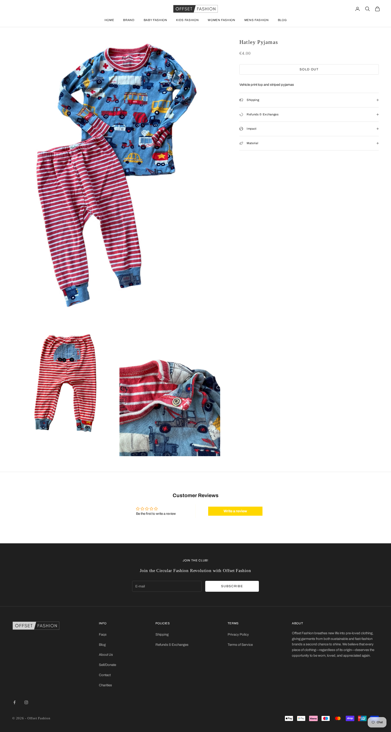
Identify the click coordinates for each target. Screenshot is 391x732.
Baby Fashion (155, 20)
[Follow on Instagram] (26, 702)
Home (109, 20)
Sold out (309, 69)
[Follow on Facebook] (14, 702)
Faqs (103, 634)
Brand (128, 20)
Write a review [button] (235, 511)
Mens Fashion (256, 20)
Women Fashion (221, 20)
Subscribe (232, 586)
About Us (106, 654)
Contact (105, 675)
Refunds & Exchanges (171, 644)
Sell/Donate (107, 665)
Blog (282, 20)
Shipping (162, 634)
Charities (105, 685)
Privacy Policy (238, 634)
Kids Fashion (187, 20)
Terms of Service (240, 644)
